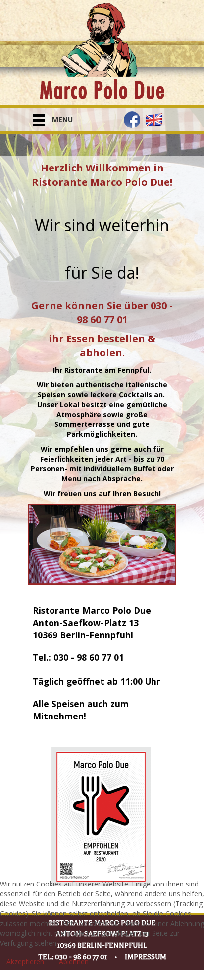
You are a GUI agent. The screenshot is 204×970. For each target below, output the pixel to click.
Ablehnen (74, 961)
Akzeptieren (25, 961)
